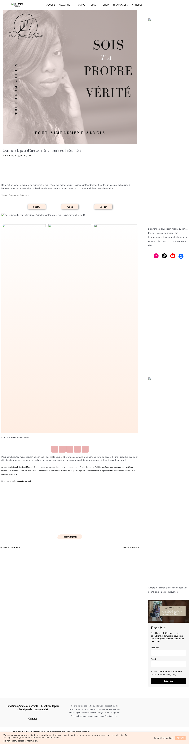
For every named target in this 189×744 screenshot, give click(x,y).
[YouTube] (172, 255)
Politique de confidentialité (33, 709)
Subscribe (168, 681)
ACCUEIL (50, 4)
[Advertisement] (168, 329)
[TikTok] (164, 255)
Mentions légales (50, 706)
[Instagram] (156, 255)
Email (153, 659)
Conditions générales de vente (22, 706)
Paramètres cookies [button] (163, 738)
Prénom (155, 647)
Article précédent (10, 547)
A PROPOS (137, 4)
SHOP (106, 4)
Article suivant (131, 547)
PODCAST (82, 4)
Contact (32, 718)
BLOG (93, 4)
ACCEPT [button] (180, 738)
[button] (37, 206)
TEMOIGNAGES (120, 4)
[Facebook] (180, 256)
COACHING (64, 4)
